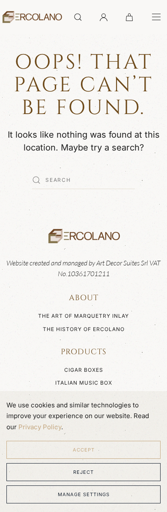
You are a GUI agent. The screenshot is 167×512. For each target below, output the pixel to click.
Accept (84, 450)
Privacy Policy (39, 427)
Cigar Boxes (83, 370)
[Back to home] (31, 17)
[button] (78, 17)
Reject (83, 472)
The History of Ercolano (84, 329)
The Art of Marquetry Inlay (83, 316)
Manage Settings (84, 494)
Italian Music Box (83, 382)
